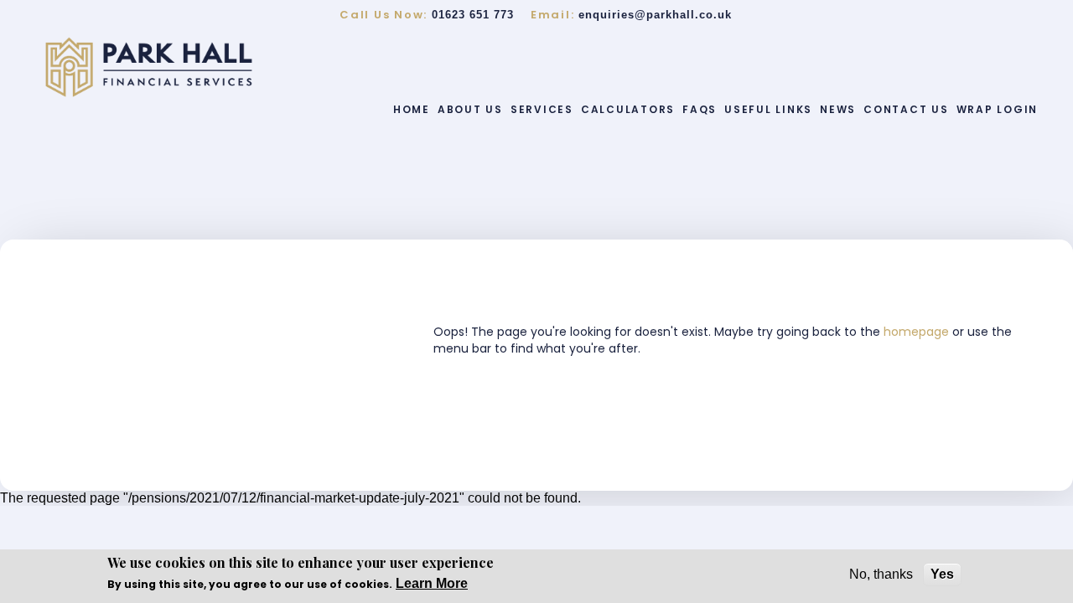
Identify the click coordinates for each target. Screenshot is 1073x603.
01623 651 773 (473, 14)
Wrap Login (997, 109)
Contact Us (906, 109)
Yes (942, 574)
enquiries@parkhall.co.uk (655, 14)
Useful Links (768, 109)
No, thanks (881, 574)
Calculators (628, 109)
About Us (470, 109)
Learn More (432, 583)
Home (411, 109)
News (838, 109)
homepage (918, 331)
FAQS (699, 109)
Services (542, 109)
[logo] (148, 67)
